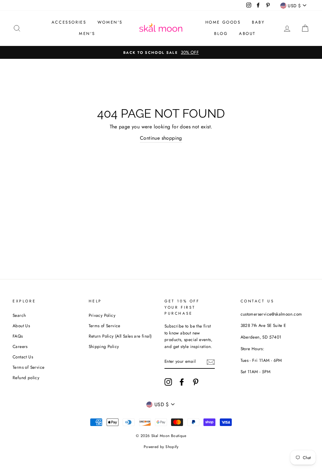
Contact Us (23, 357)
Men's (87, 33)
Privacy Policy (102, 315)
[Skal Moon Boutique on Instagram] (168, 382)
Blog (221, 33)
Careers (20, 346)
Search (19, 315)
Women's (110, 22)
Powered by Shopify (161, 447)
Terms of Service (28, 367)
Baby (258, 22)
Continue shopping (161, 138)
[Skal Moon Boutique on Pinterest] (195, 382)
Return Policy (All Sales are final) (120, 336)
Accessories (69, 22)
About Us (21, 325)
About (247, 33)
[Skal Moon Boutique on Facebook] (182, 382)
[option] (161, 52)
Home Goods (223, 22)
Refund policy (26, 377)
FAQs (18, 336)
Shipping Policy (104, 346)
